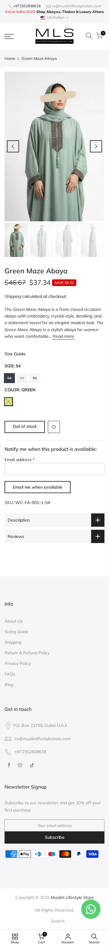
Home (10, 58)
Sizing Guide (16, 631)
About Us (14, 621)
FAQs (10, 674)
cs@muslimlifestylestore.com (76, 6)
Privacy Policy (18, 663)
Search (57, 921)
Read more (62, 336)
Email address (20, 459)
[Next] (96, 146)
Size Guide (15, 353)
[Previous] (13, 146)
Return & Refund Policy (27, 653)
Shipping (13, 296)
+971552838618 (27, 6)
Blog (9, 684)
